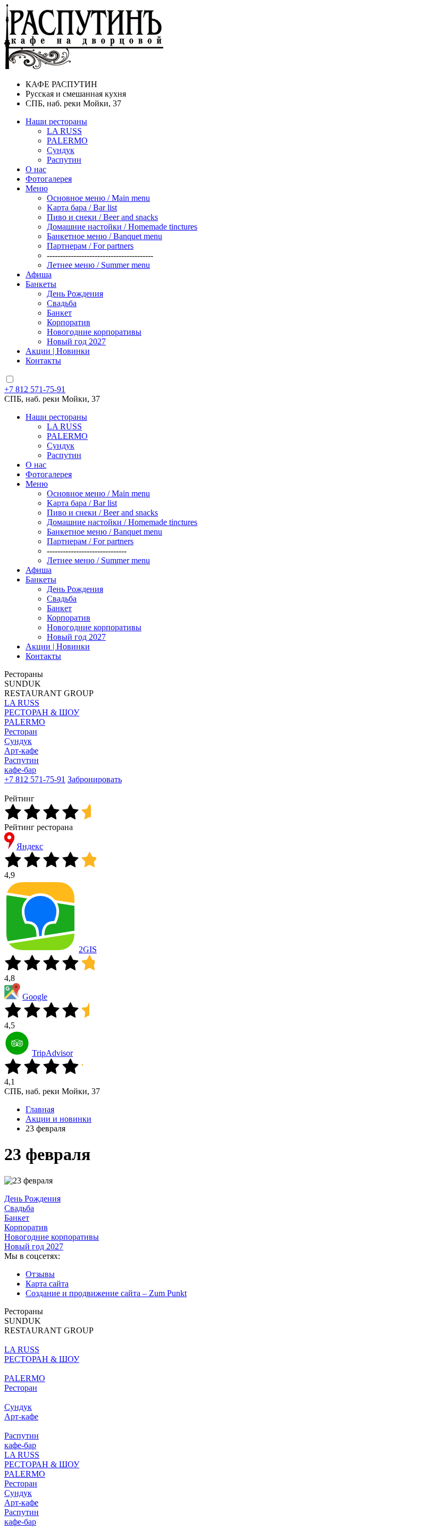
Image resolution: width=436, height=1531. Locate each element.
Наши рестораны (56, 121)
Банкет (59, 312)
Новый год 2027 (76, 341)
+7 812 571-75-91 (34, 389)
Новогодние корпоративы (94, 331)
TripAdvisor (52, 1053)
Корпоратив (68, 322)
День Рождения (75, 293)
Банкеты (41, 284)
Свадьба (62, 303)
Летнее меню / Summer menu (98, 264)
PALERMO (67, 140)
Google (34, 996)
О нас (36, 169)
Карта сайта (47, 1283)
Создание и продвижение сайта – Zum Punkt (106, 1293)
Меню (37, 188)
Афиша (39, 274)
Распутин (64, 159)
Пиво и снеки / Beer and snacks (102, 217)
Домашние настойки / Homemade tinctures (122, 226)
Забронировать (95, 779)
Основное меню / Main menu (98, 197)
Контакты (43, 360)
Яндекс (29, 846)
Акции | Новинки (58, 351)
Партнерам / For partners (90, 245)
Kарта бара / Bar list (82, 207)
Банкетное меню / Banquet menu (104, 236)
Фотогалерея (49, 178)
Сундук (60, 150)
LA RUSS (64, 131)
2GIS (88, 949)
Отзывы (40, 1274)
